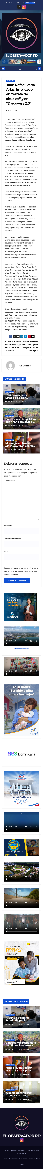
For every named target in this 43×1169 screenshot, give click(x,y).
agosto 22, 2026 (15, 1024)
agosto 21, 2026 (15, 1074)
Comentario (9, 480)
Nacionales (10, 80)
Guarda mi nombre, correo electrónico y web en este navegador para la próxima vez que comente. (21, 571)
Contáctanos (13, 1159)
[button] (36, 69)
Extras (31, 1159)
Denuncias (23, 1159)
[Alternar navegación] (20, 68)
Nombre (8, 526)
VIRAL (21, 1164)
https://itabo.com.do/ (21, 649)
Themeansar (21, 1153)
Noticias (37, 1159)
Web (6, 552)
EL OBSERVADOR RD (21, 56)
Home (5, 1159)
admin (27, 365)
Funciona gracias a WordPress (15, 1150)
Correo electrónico (12, 539)
